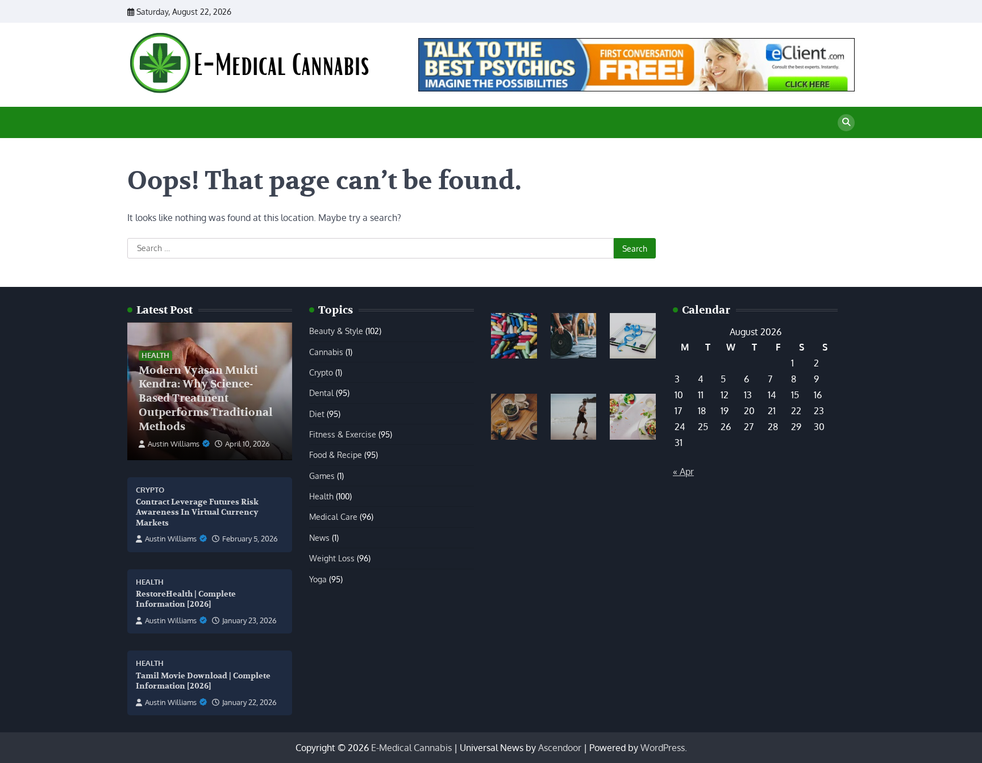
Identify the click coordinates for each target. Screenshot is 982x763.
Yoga (318, 579)
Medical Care (333, 516)
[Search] (846, 122)
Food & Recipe (335, 454)
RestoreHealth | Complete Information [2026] (186, 599)
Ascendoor (559, 747)
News (319, 537)
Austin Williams (173, 443)
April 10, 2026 (247, 443)
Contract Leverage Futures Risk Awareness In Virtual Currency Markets (197, 512)
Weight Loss (332, 558)
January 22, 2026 (249, 702)
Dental (321, 392)
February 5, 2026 (250, 538)
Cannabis (326, 352)
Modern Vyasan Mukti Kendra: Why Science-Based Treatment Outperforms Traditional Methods (206, 398)
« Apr (683, 471)
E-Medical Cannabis (411, 747)
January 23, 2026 (249, 620)
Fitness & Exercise (342, 434)
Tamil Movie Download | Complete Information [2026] (203, 681)
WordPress (662, 747)
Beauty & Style (336, 331)
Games (322, 475)
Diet (316, 413)
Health (155, 355)
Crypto (150, 490)
